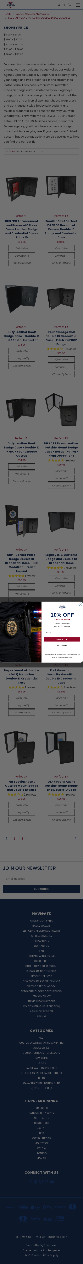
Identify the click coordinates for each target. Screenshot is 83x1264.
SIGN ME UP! (62, 639)
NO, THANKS (62, 645)
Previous (6, 1260)
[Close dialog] (80, 604)
